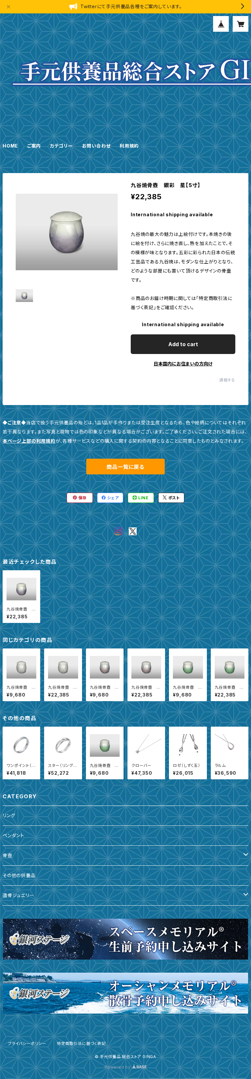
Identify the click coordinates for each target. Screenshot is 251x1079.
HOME (10, 146)
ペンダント (13, 835)
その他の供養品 (19, 875)
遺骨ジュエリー (18, 895)
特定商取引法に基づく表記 (81, 1043)
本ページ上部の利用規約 (29, 441)
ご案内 (34, 146)
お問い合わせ (96, 146)
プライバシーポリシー (27, 1043)
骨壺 (7, 855)
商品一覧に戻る (125, 467)
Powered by (118, 1067)
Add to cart (183, 344)
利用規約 (129, 146)
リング (9, 815)
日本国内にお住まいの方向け (183, 363)
